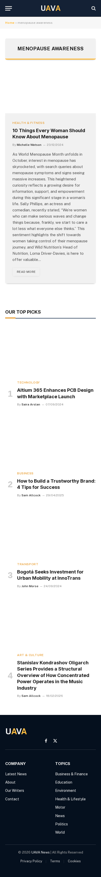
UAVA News (40, 852)
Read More (26, 272)
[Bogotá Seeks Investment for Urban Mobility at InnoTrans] (50, 532)
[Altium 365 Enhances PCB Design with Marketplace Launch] (50, 350)
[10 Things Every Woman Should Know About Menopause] (50, 91)
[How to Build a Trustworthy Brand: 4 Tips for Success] (50, 441)
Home (10, 23)
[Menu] (8, 8)
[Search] (93, 8)
